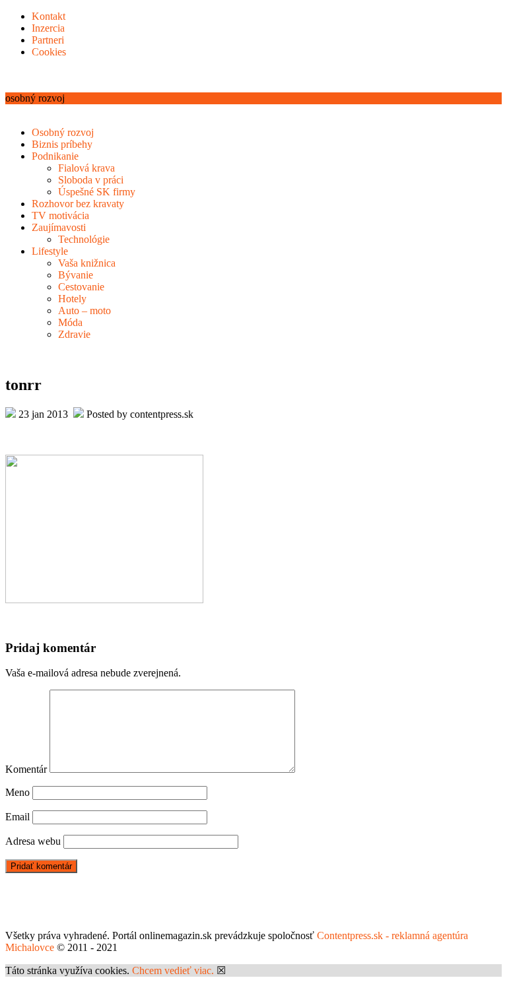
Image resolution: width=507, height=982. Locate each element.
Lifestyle (50, 251)
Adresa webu (33, 841)
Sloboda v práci (90, 179)
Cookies (49, 51)
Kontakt (48, 16)
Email (17, 816)
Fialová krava (86, 168)
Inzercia (48, 28)
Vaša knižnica (87, 263)
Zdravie (74, 334)
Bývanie (75, 274)
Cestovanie (81, 286)
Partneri (48, 40)
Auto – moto (84, 310)
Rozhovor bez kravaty (78, 203)
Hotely (72, 298)
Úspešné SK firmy (96, 191)
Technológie (84, 239)
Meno (17, 792)
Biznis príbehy (62, 144)
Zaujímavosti (59, 227)
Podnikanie (55, 156)
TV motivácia (60, 215)
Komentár (26, 769)
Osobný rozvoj (63, 132)
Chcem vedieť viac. (173, 970)
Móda (70, 322)
